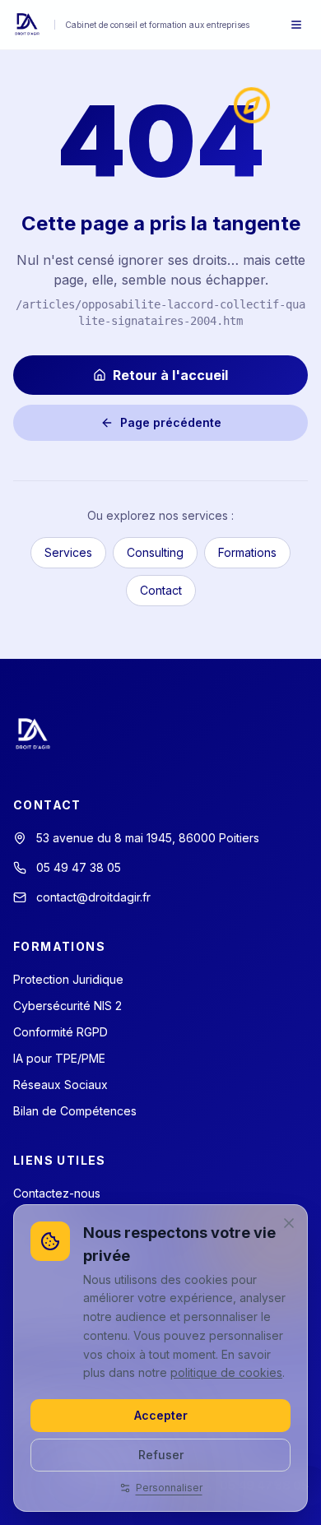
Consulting (155, 552)
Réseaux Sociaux (60, 1085)
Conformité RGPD (60, 1032)
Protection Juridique (68, 979)
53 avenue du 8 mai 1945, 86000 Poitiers (147, 838)
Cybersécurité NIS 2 (67, 1006)
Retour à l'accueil (170, 375)
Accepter (161, 1415)
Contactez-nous (56, 1193)
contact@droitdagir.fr (93, 897)
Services (68, 552)
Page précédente (170, 422)
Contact (161, 590)
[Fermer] (289, 1223)
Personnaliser (169, 1487)
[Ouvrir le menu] (296, 25)
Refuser (161, 1455)
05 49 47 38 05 (78, 867)
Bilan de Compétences (75, 1111)
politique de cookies (226, 1372)
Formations (247, 552)
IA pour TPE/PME (59, 1058)
